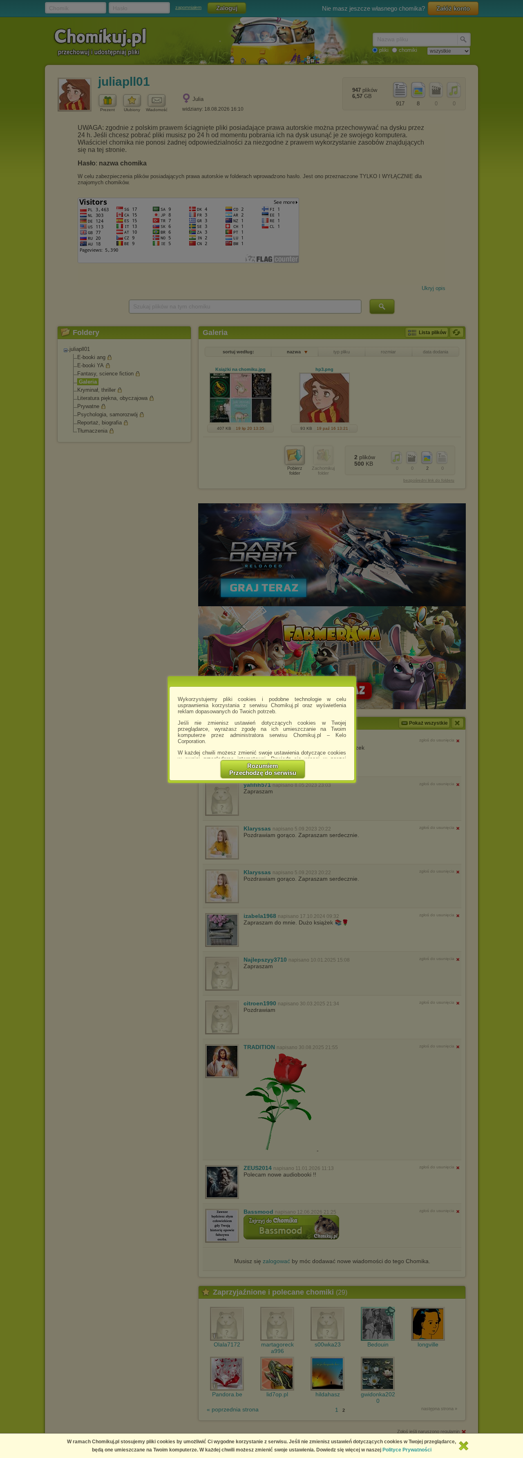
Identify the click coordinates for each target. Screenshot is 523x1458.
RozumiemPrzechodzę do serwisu (262, 769)
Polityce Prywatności (406, 1450)
